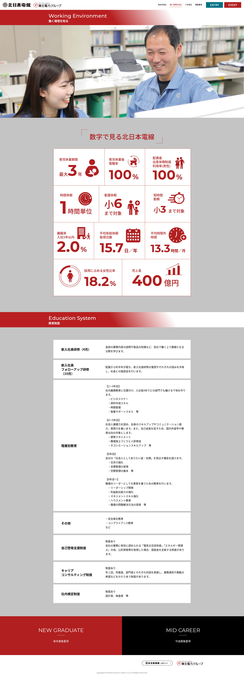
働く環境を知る (176, 4)
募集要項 (198, 4)
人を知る (188, 4)
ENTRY (214, 5)
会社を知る (162, 4)
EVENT (232, 5)
